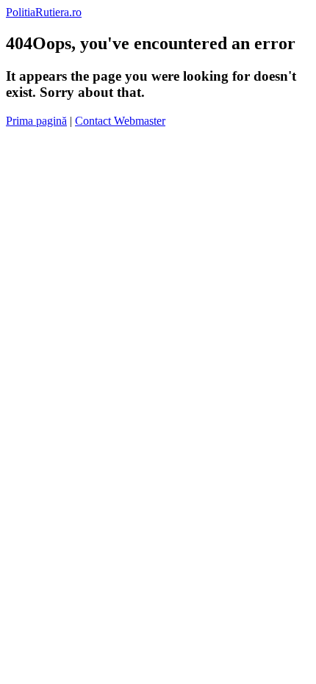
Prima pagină (36, 120)
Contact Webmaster (120, 120)
